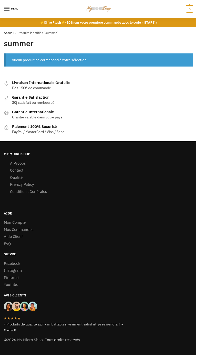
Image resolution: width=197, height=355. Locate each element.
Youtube (11, 284)
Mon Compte (15, 222)
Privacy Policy (22, 184)
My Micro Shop (30, 339)
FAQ (7, 243)
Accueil (9, 33)
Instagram (13, 270)
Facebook (12, 263)
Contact (16, 170)
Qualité (16, 177)
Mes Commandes (18, 229)
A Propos (18, 163)
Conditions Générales (28, 191)
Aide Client (13, 236)
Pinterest (11, 277)
